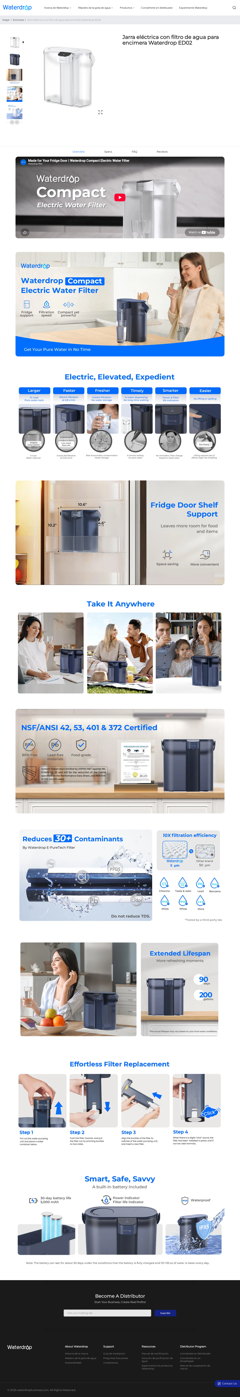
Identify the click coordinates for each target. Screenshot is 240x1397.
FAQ (134, 151)
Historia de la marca (76, 1353)
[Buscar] (234, 7)
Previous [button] (12, 122)
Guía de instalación (114, 1353)
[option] (16, 42)
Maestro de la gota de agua (80, 1358)
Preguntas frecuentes (115, 1358)
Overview (78, 151)
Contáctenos (110, 1362)
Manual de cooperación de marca (195, 1367)
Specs (108, 151)
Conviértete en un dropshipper (190, 1360)
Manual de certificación (155, 1353)
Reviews (162, 151)
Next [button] (17, 122)
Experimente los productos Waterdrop (157, 1367)
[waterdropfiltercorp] (17, 7)
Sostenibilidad (73, 1362)
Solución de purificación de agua (157, 1360)
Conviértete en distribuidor (195, 1353)
